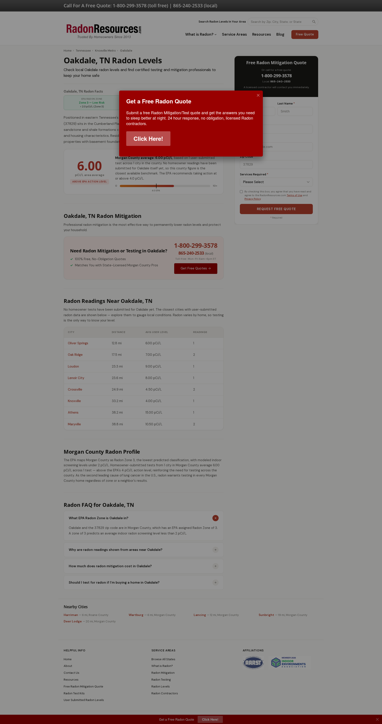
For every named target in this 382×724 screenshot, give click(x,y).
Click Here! (148, 138)
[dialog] (191, 124)
